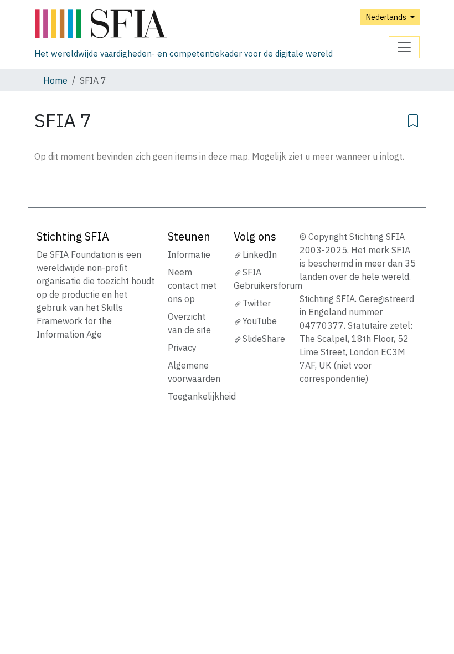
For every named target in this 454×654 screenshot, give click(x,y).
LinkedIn (260, 254)
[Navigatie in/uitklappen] (404, 47)
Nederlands (386, 17)
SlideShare (264, 338)
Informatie (189, 254)
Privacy (182, 347)
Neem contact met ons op (192, 285)
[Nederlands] (183, 24)
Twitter (257, 303)
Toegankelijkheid (202, 396)
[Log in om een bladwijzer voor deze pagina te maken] (413, 119)
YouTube (260, 320)
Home (55, 80)
